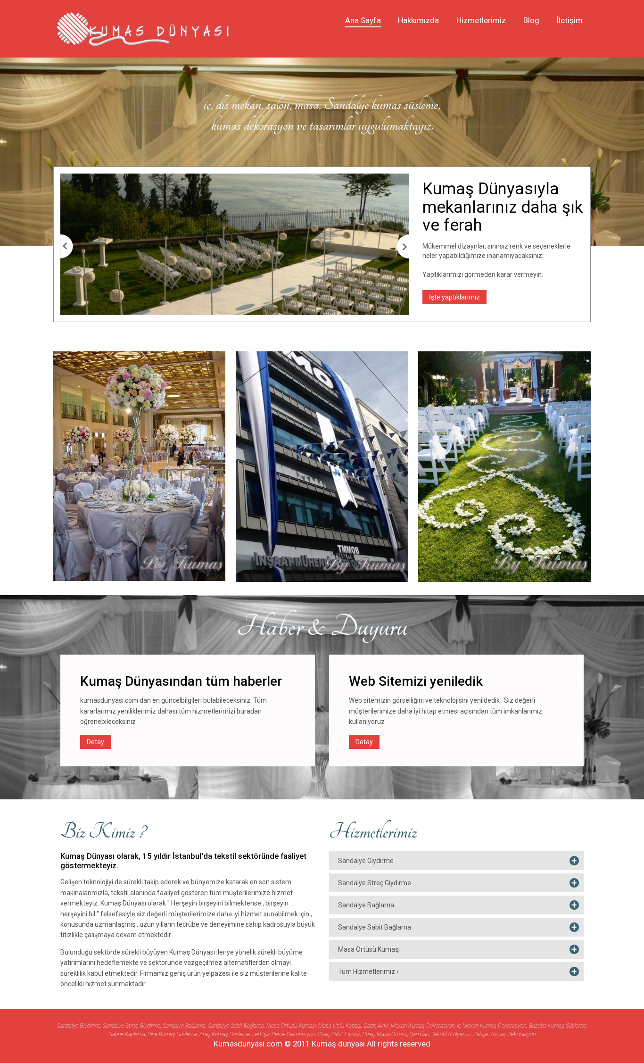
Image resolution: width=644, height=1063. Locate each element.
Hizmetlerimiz (481, 20)
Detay (95, 742)
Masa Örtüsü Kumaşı (369, 949)
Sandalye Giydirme (366, 860)
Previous (67, 246)
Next (402, 246)
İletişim (569, 20)
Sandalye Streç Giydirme (374, 883)
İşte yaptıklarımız (454, 297)
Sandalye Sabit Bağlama (374, 927)
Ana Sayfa (363, 20)
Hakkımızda (418, 20)
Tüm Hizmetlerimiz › (368, 971)
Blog (531, 20)
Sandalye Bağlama (366, 905)
